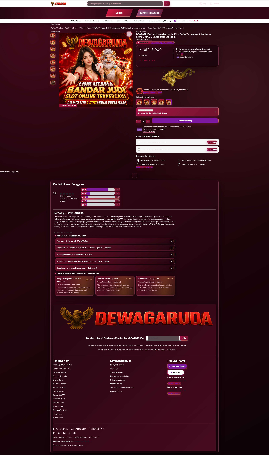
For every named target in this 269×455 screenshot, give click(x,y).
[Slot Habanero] (64, 433)
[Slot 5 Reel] (148, 121)
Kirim (184, 338)
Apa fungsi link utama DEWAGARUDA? (72, 241)
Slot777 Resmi (85, 28)
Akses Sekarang (149, 132)
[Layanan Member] (182, 54)
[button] (96, 70)
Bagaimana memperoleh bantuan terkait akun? (77, 268)
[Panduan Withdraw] (58, 3)
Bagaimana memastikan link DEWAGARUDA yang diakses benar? (84, 248)
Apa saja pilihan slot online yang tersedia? (74, 254)
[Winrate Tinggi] (129, 34)
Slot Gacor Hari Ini (71, 28)
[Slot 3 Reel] (138, 121)
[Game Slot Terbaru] (54, 433)
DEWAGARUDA (57, 28)
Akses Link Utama (186, 57)
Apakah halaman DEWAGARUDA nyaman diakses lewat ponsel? (83, 261)
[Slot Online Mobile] (69, 433)
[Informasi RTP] (59, 433)
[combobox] (125, 3)
